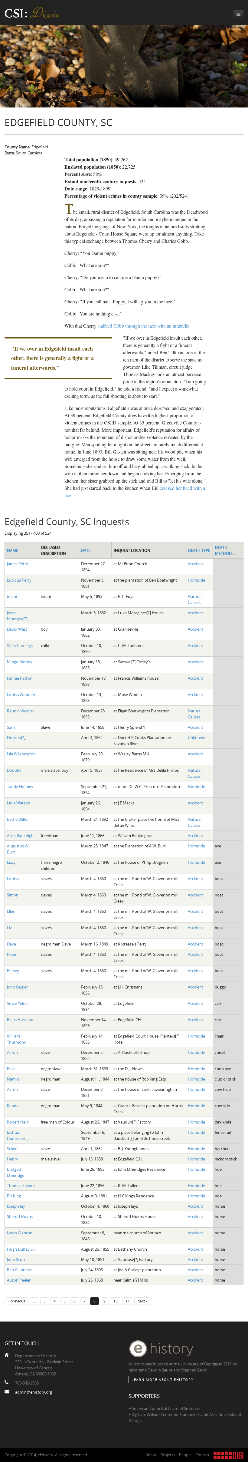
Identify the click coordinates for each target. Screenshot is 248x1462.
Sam (11, 727)
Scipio (12, 1148)
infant (12, 596)
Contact (202, 1454)
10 (115, 1301)
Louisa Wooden (21, 694)
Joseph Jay (16, 1206)
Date (85, 550)
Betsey (13, 970)
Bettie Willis (17, 819)
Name (12, 550)
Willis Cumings (20, 645)
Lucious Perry (19, 580)
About (151, 1454)
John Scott (16, 1259)
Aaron (12, 1052)
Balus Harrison (20, 1019)
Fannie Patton (19, 678)
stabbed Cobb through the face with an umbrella (143, 325)
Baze (11, 1068)
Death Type (199, 550)
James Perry (17, 563)
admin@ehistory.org (33, 1392)
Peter (12, 954)
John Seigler (17, 987)
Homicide (196, 580)
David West (17, 629)
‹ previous (16, 1301)
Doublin (14, 770)
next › (142, 1301)
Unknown (196, 737)
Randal (13, 1105)
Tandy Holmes (20, 786)
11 (128, 1301)
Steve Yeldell (18, 1003)
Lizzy (11, 862)
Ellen (11, 911)
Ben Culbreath (20, 1269)
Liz (9, 927)
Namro (13, 1079)
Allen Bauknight (21, 835)
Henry (12, 1159)
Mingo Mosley (19, 662)
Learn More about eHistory (162, 1379)
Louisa (13, 878)
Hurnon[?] (16, 737)
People (185, 1454)
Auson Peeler (19, 1280)
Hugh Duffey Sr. (21, 1249)
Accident (195, 563)
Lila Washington (21, 754)
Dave (11, 944)
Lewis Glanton (19, 1233)
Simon (12, 895)
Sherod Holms (20, 1216)
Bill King (14, 1196)
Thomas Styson (21, 1185)
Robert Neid (18, 1122)
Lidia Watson (18, 803)
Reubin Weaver (20, 711)
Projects (168, 1454)
